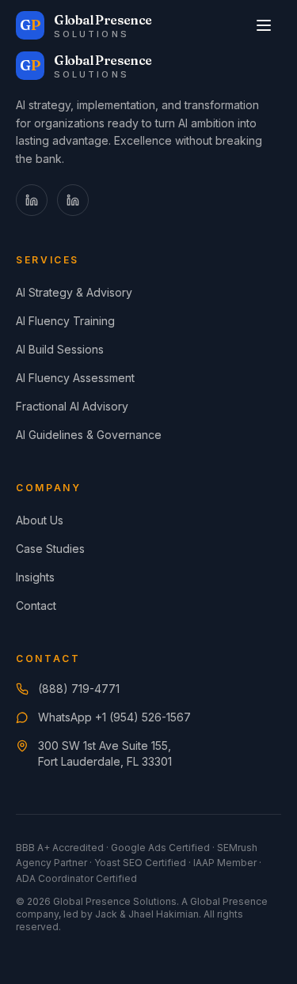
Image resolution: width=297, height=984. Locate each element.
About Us (39, 520)
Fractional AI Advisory (72, 406)
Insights (35, 577)
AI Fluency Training (65, 320)
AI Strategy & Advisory (74, 292)
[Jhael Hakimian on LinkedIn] (73, 200)
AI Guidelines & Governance (89, 434)
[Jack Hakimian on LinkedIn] (32, 200)
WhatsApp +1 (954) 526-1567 (114, 717)
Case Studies (50, 548)
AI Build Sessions (60, 349)
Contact (36, 605)
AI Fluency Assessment (75, 377)
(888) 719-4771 (79, 688)
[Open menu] (263, 25)
